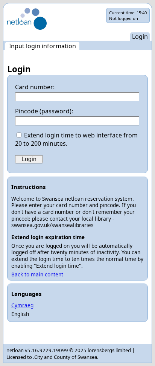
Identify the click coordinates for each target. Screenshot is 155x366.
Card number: (35, 87)
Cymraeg (22, 305)
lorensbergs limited (109, 350)
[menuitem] (42, 46)
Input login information (42, 46)
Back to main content (37, 274)
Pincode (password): (44, 111)
